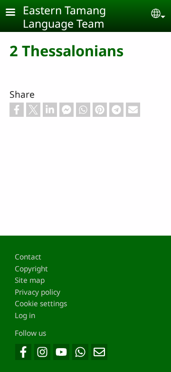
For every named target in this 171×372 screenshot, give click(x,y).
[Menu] (16, 13)
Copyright (31, 269)
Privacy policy (37, 292)
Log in (25, 315)
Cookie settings (41, 304)
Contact (28, 257)
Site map (30, 280)
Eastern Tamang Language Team (64, 16)
